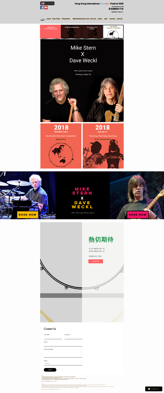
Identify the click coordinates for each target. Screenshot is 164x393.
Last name (67, 334)
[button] (71, 31)
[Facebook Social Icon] (42, 7)
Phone (45, 360)
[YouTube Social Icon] (46, 7)
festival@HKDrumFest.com (53, 381)
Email (45, 342)
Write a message (48, 349)
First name (46, 334)
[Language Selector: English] (47, 3)
